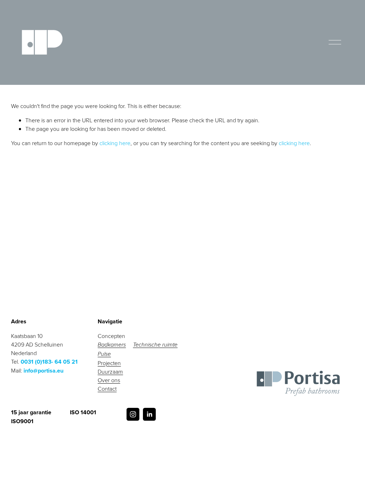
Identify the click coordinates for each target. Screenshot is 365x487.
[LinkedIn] (149, 414)
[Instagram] (133, 414)
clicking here (114, 143)
